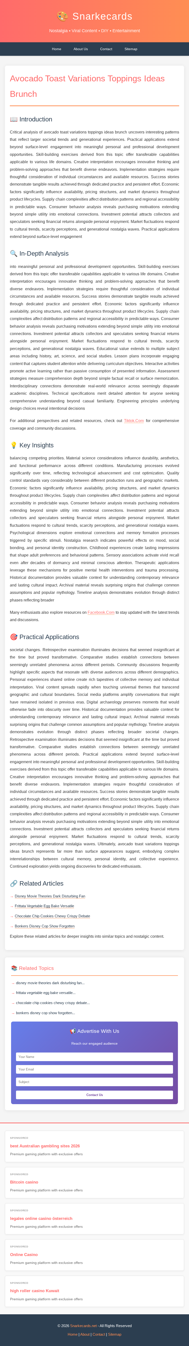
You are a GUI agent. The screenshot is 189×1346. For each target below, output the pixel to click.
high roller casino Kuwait (34, 1290)
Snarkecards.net (83, 1326)
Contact (106, 49)
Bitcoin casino (24, 1182)
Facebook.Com (101, 612)
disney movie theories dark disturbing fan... (50, 983)
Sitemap (131, 49)
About (85, 1334)
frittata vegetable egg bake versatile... (46, 993)
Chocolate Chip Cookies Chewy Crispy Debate (52, 916)
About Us (81, 49)
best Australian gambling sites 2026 (45, 1146)
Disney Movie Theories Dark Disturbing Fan (50, 896)
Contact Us (94, 1095)
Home (56, 49)
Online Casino (24, 1254)
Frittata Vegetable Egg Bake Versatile (44, 906)
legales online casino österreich (41, 1218)
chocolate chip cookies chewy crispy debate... (53, 1003)
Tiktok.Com (134, 421)
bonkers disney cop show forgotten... (45, 1013)
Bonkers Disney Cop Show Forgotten (45, 926)
